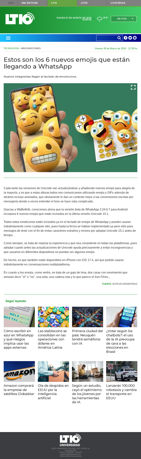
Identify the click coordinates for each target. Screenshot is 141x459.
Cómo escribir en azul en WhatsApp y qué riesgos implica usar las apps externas (18, 339)
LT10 (54, 2)
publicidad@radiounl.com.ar (70, 454)
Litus (84, 2)
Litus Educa (118, 2)
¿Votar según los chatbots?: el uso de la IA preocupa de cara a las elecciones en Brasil (120, 341)
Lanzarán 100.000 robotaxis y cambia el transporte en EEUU (121, 392)
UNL (11, 3)
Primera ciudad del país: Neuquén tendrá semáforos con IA (87, 337)
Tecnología (11, 48)
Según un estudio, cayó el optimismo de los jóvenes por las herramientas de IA (87, 394)
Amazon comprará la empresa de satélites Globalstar (19, 390)
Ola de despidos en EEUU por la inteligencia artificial (53, 392)
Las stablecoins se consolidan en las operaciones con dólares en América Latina (52, 339)
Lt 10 (20, 18)
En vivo (122, 19)
